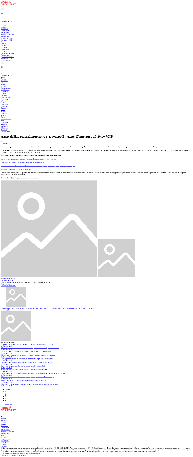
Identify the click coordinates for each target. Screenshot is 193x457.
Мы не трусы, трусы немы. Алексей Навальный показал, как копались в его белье (29, 159)
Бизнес (3, 84)
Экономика (5, 126)
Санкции (4, 95)
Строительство (6, 119)
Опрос (3, 102)
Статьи (3, 25)
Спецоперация (6, 131)
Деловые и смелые (7, 38)
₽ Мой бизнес (5, 33)
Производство (6, 97)
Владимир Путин (7, 280)
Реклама (3, 79)
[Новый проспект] (8, 5)
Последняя (8, 404)
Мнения (3, 27)
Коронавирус (5, 124)
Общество (4, 128)
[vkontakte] (96, 18)
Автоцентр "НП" (7, 40)
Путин (3, 117)
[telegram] (96, 11)
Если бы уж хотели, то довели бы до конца (16, 169)
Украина (4, 106)
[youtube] (96, 13)
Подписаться (5, 284)
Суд (2, 101)
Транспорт (4, 92)
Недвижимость (6, 88)
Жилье (3, 121)
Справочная (5, 30)
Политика (4, 122)
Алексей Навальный (8, 278)
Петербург (4, 104)
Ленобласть (5, 90)
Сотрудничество (6, 21)
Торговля (4, 113)
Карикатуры (5, 36)
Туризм (3, 93)
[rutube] (96, 20)
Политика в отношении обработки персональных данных (21, 453)
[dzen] (96, 16)
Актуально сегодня (7, 34)
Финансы (4, 130)
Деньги (3, 86)
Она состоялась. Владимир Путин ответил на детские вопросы (22, 162)
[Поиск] (2, 9)
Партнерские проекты (8, 286)
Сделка (3, 108)
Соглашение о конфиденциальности (13, 455)
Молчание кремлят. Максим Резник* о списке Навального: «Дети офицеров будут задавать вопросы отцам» (38, 166)
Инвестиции (5, 99)
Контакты (4, 81)
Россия (3, 111)
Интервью (4, 29)
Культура (4, 115)
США (3, 110)
